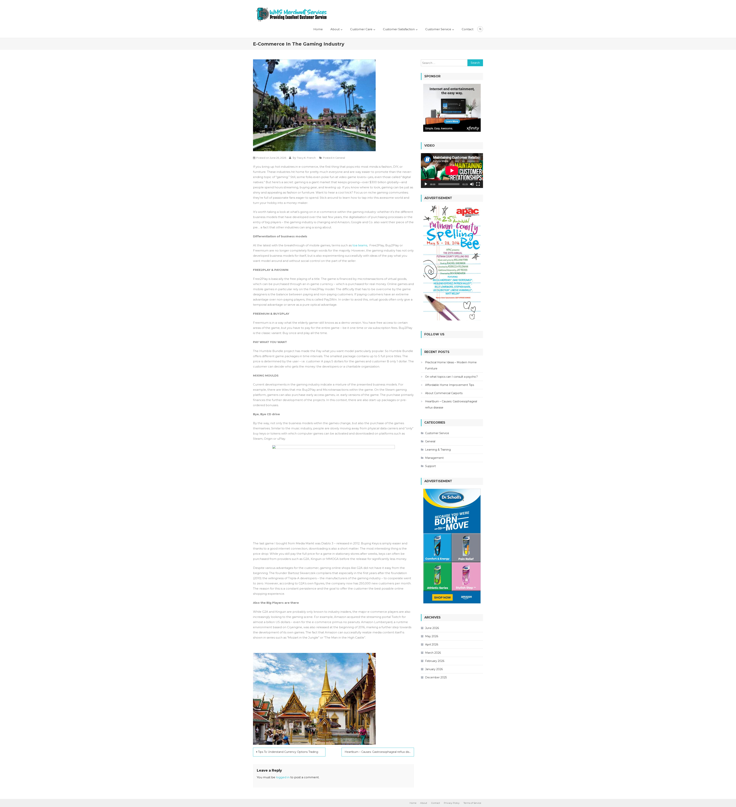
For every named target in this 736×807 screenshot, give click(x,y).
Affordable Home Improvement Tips (449, 385)
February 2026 (434, 661)
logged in (283, 777)
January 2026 (434, 669)
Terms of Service (472, 802)
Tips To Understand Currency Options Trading (288, 752)
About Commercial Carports (443, 393)
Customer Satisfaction (399, 29)
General (340, 157)
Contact (467, 29)
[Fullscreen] (478, 184)
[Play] (426, 184)
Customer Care (361, 29)
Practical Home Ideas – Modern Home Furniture (451, 365)
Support (430, 466)
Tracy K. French (306, 157)
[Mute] (472, 184)
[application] (452, 170)
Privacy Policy (452, 802)
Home (318, 29)
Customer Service (438, 29)
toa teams (359, 245)
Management (434, 458)
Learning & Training (438, 449)
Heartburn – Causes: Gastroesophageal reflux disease (379, 752)
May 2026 (431, 636)
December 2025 (436, 677)
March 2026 (433, 652)
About (335, 29)
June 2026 (432, 628)
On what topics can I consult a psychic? (451, 376)
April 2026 (431, 644)
